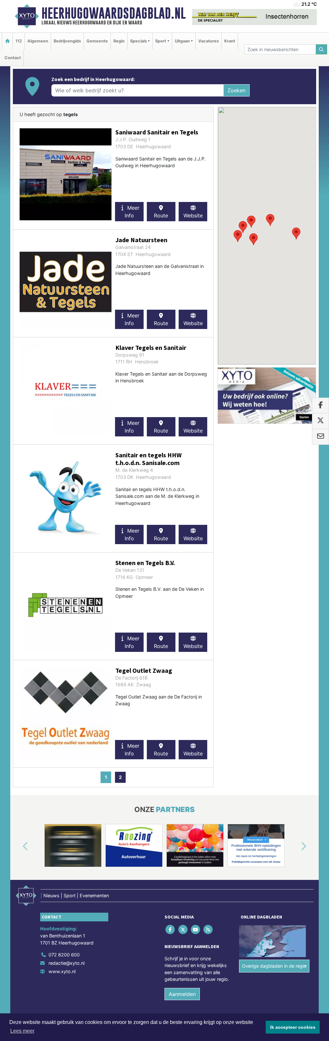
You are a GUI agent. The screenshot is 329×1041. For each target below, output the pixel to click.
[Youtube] (196, 929)
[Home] (7, 41)
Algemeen (37, 41)
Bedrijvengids (67, 41)
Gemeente (97, 41)
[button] (238, 236)
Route (161, 215)
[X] (183, 929)
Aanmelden (182, 994)
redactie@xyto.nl (66, 963)
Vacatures (208, 41)
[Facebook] (170, 929)
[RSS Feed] (208, 929)
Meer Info (132, 212)
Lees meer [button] (22, 1031)
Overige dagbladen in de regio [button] (274, 966)
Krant (229, 41)
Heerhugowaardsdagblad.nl (113, 13)
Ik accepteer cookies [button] (293, 1027)
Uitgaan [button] (182, 41)
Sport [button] (160, 41)
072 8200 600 (64, 954)
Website (193, 215)
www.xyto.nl (62, 971)
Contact (12, 57)
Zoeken (236, 90)
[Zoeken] (321, 49)
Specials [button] (138, 41)
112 (18, 41)
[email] (320, 436)
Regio (119, 41)
